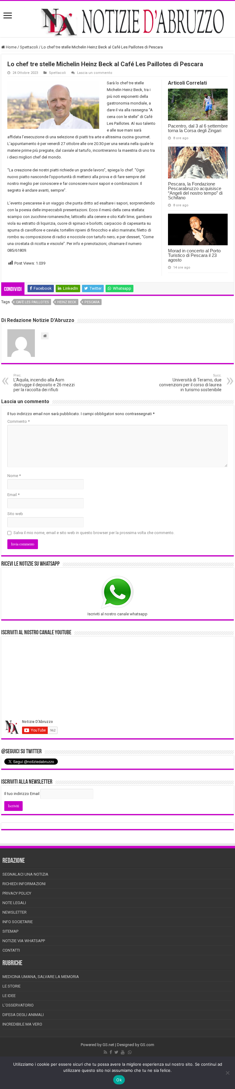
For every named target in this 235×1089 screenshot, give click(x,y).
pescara (91, 302)
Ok (119, 1079)
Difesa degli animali (23, 1014)
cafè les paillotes (32, 302)
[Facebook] (111, 1052)
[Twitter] (116, 1052)
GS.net (108, 1044)
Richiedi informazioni (24, 883)
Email (13, 494)
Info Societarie (17, 921)
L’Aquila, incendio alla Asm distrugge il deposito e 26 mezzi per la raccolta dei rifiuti (44, 382)
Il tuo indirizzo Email (21, 793)
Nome (14, 475)
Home (11, 47)
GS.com (147, 1044)
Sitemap (10, 931)
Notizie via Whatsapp (23, 940)
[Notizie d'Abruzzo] (117, 22)
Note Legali (14, 902)
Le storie (11, 986)
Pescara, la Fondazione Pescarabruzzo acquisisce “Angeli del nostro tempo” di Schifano (195, 190)
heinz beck (66, 302)
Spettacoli (29, 47)
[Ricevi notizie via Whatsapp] (129, 1052)
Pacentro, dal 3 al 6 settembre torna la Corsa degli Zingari (198, 128)
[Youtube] (122, 1052)
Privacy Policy (16, 893)
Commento (18, 421)
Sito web (15, 513)
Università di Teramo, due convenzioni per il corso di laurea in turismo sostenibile (190, 382)
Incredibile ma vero (22, 1024)
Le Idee (9, 995)
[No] (227, 1073)
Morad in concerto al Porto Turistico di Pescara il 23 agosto (194, 255)
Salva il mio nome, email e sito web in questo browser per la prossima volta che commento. (93, 532)
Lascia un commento (94, 73)
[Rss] (105, 1052)
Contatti (11, 950)
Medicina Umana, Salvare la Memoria (40, 976)
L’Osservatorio (18, 1005)
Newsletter (14, 912)
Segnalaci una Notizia (25, 874)
